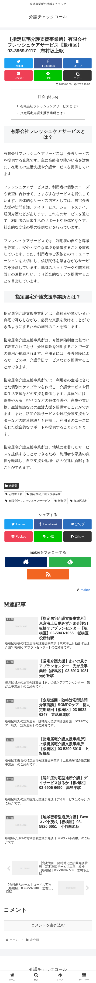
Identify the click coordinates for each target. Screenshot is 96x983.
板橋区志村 (81, 500)
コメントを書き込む (48, 925)
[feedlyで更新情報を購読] (70, 562)
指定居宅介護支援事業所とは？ (43, 113)
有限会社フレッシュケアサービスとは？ (49, 106)
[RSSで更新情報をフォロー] (48, 574)
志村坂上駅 (16, 494)
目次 (41, 97)
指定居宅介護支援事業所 (45, 494)
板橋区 (62, 500)
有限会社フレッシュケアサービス (30, 500)
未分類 (13, 485)
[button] (86, 610)
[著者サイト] (26, 562)
